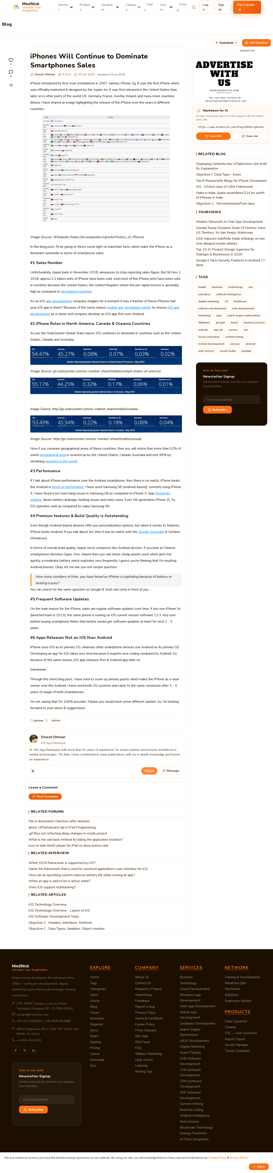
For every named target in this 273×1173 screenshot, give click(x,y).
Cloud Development (195, 989)
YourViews (232, 989)
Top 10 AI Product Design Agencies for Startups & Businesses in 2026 (225, 252)
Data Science (189, 1121)
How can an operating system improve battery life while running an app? (82, 875)
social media (227, 351)
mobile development (211, 344)
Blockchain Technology (196, 1127)
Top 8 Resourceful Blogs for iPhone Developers (231, 180)
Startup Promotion (193, 1133)
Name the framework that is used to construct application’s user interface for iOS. (88, 869)
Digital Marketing (192, 1046)
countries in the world (61, 461)
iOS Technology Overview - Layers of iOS (59, 910)
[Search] (193, 7)
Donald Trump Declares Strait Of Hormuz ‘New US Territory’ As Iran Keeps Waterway (230, 230)
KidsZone (231, 995)
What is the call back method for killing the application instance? (76, 839)
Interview (97, 1018)
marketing (204, 315)
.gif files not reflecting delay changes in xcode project (68, 833)
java (218, 315)
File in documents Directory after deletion (59, 821)
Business (186, 977)
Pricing (182, 7)
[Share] (11, 85)
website (203, 329)
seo (250, 287)
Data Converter (236, 1021)
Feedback (142, 1001)
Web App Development (197, 1006)
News (94, 1030)
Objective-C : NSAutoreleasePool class (225, 203)
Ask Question (258, 43)
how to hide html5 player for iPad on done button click (69, 845)
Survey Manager (236, 1045)
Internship (97, 1060)
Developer (107, 7)
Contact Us (143, 983)
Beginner (96, 1024)
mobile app (115, 307)
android (250, 344)
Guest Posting (190, 1052)
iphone (38, 720)
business (217, 287)
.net (245, 329)
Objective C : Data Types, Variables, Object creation (67, 928)
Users (148, 7)
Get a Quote (245, 5)
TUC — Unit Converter (241, 1033)
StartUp (95, 1042)
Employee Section (238, 1001)
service (233, 329)
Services (63, 7)
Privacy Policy (145, 1012)
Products (85, 7)
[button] (11, 61)
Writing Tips (143, 1071)
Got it (260, 1166)
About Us (142, 977)
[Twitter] (32, 771)
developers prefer (138, 307)
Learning (141, 1065)
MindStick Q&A (235, 983)
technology (236, 287)
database (204, 322)
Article (95, 1001)
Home (94, 977)
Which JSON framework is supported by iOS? (62, 863)
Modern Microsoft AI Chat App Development (229, 221)
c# (226, 301)
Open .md (252, 136)
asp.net (218, 329)
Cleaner (230, 1027)
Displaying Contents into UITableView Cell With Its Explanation (231, 166)
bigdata (246, 351)
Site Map (141, 1036)
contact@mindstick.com (32, 1015)
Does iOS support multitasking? (52, 887)
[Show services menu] (71, 7)
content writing (234, 337)
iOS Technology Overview (48, 904)
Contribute (226, 42)
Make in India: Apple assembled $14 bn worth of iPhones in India (230, 195)
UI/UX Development (194, 1041)
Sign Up (221, 7)
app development (59, 301)
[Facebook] (15, 1050)
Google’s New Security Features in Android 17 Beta (230, 262)
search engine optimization (243, 315)
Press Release (145, 1030)
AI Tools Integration (194, 1139)
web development (243, 308)
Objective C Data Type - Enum (218, 174)
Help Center (144, 1060)
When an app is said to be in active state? (59, 881)
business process (254, 322)
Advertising (143, 995)
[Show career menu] (171, 7)
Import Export (235, 1039)
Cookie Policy (145, 1024)
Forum (94, 1012)
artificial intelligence (228, 294)
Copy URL (215, 136)
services (235, 344)
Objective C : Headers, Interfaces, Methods (60, 922)
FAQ (138, 1048)
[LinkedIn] (33, 1050)
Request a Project (148, 989)
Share (94, 1036)
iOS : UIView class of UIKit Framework (224, 186)
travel (234, 322)
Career (163, 7)
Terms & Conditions (149, 1018)
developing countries (76, 291)
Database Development (197, 1023)
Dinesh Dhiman (45, 74)
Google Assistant (151, 531)
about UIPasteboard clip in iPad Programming (62, 827)
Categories (98, 989)
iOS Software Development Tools (54, 916)
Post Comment (47, 796)
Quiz (93, 1065)
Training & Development (242, 977)
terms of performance (68, 487)
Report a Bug (145, 1006)
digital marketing (208, 301)
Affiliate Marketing (148, 1054)
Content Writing (191, 1104)
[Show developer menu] (117, 7)
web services (206, 351)
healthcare (240, 301)
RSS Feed (142, 1042)
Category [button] (131, 7)
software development (212, 308)
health (202, 287)
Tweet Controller (237, 1051)
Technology (188, 983)
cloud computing (208, 337)
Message (173, 771)
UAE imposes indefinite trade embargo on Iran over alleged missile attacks (230, 241)
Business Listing (191, 1110)
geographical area (53, 455)
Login (205, 7)
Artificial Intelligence (194, 1115)
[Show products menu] (93, 7)
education (204, 294)
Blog (93, 1006)
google (220, 322)
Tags (93, 983)
